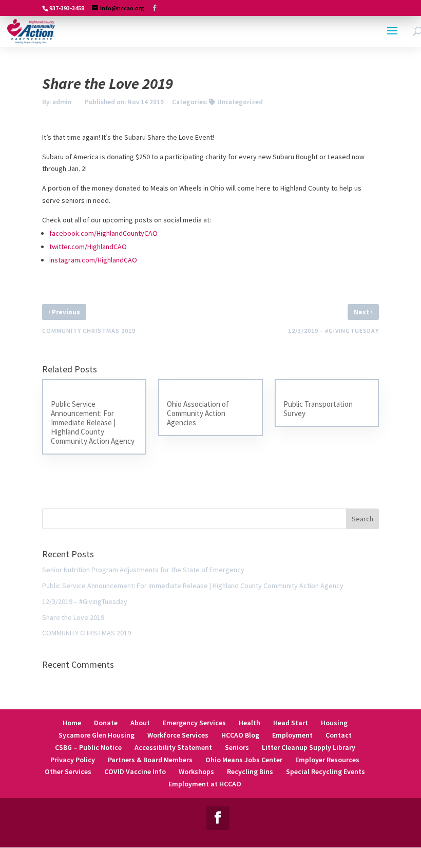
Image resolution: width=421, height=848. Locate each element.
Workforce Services (177, 735)
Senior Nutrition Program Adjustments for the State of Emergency (143, 569)
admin (61, 102)
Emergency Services (194, 722)
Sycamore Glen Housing (97, 735)
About (140, 722)
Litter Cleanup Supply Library (308, 747)
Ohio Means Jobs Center (243, 759)
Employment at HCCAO (204, 783)
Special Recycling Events (325, 771)
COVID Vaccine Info (135, 771)
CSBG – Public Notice (88, 747)
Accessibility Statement (173, 747)
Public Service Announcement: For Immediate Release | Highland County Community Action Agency (192, 585)
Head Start (290, 722)
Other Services (68, 771)
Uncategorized (240, 102)
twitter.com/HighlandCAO (88, 246)
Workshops (196, 771)
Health (249, 722)
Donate (106, 722)
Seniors (237, 747)
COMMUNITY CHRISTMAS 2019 (86, 632)
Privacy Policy (72, 759)
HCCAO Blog (240, 735)
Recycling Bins (250, 771)
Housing (334, 722)
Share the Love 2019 (73, 617)
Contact (339, 735)
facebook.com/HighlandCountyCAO (103, 233)
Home (72, 722)
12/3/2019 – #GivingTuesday (84, 601)
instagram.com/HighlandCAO (93, 260)
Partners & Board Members (150, 759)
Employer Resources (327, 759)
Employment (292, 735)
